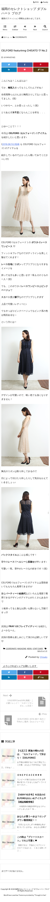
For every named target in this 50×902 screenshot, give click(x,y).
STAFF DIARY (38, 648)
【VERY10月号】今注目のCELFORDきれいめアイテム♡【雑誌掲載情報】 (31, 798)
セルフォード (42, 651)
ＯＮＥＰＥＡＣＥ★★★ (29, 774)
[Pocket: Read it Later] (25, 69)
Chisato (43, 657)
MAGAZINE (21, 648)
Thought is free (40, 895)
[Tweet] (9, 64)
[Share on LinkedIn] (9, 69)
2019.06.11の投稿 (10, 144)
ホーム (6, 37)
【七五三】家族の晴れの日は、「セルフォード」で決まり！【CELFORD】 (31, 754)
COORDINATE (21, 37)
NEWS (29, 648)
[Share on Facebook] (25, 64)
